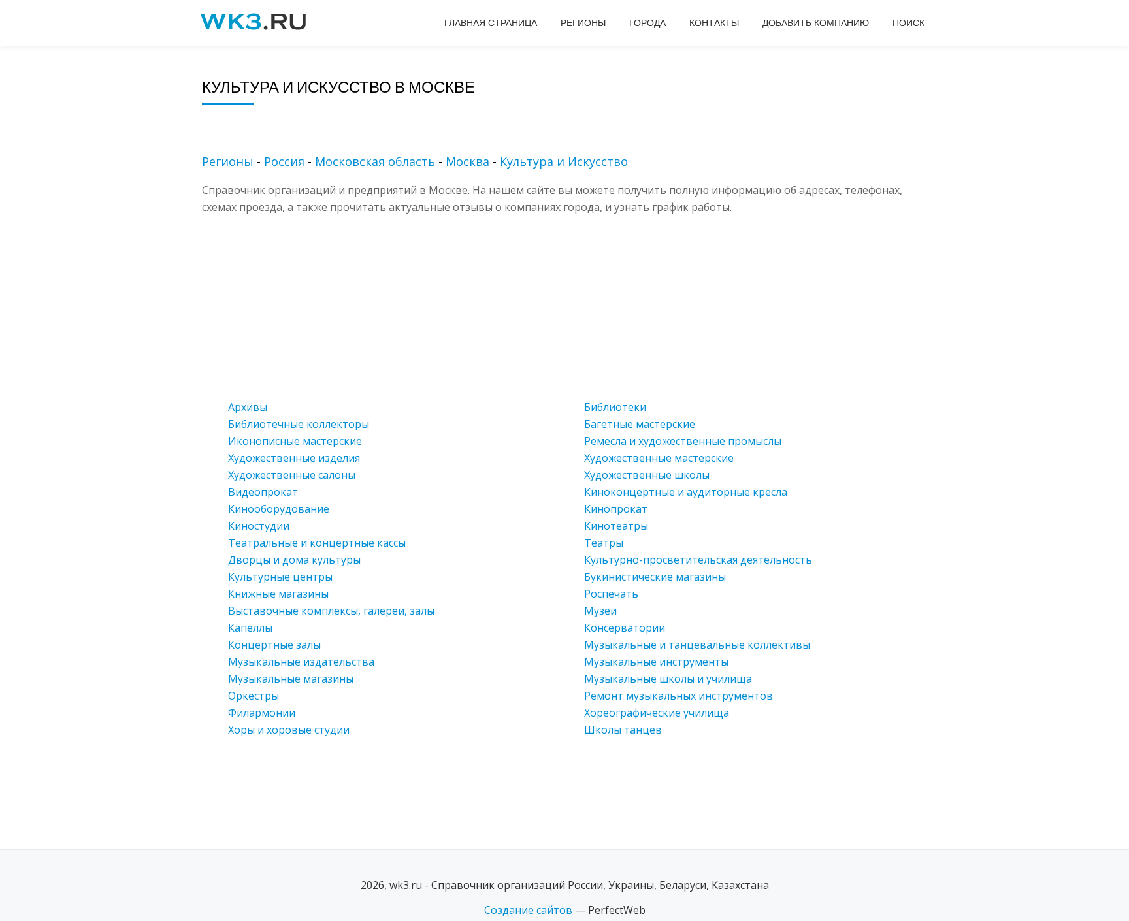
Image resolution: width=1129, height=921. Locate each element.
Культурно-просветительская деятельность (698, 560)
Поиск (908, 23)
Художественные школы (647, 475)
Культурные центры (280, 577)
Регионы (583, 23)
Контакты (714, 23)
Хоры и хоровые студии (289, 729)
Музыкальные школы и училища (668, 678)
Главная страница (490, 23)
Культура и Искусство (564, 161)
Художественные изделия (294, 458)
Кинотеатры (616, 526)
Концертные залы (274, 645)
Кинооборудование (278, 509)
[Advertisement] (584, 307)
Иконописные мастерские (295, 441)
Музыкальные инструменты (656, 661)
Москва (467, 161)
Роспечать (611, 594)
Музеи (600, 611)
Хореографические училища (656, 712)
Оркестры (253, 695)
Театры (603, 543)
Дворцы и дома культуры (294, 560)
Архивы (247, 407)
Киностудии (258, 526)
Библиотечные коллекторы (298, 424)
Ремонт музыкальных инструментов (678, 695)
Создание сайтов (528, 910)
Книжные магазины (278, 594)
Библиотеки (615, 407)
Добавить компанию (815, 23)
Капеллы (250, 628)
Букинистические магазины (655, 577)
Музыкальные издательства (301, 661)
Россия (284, 161)
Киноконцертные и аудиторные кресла (685, 492)
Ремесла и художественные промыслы (682, 441)
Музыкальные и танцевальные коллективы (697, 645)
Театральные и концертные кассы (317, 543)
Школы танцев (623, 729)
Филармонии (261, 712)
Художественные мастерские (659, 458)
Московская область (375, 161)
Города (647, 23)
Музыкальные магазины (290, 678)
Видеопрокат (263, 492)
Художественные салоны (291, 475)
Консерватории (624, 628)
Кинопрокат (615, 509)
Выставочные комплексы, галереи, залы (331, 611)
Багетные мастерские (639, 424)
